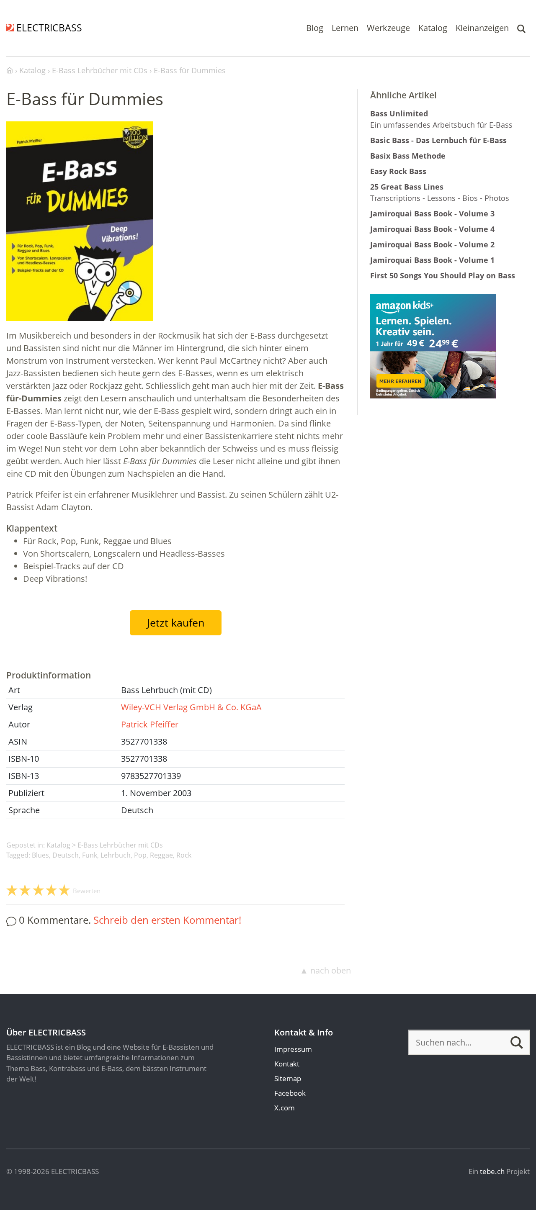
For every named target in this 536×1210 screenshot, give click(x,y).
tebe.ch (492, 1171)
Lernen (345, 27)
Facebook (290, 1093)
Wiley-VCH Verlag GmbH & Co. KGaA (191, 707)
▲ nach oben (325, 970)
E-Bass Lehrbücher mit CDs (120, 845)
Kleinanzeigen (482, 27)
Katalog (432, 27)
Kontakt (286, 1064)
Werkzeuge (388, 27)
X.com (284, 1107)
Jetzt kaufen (175, 622)
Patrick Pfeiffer (149, 724)
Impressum (293, 1049)
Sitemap (287, 1078)
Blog (314, 27)
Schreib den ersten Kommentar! (167, 920)
